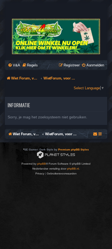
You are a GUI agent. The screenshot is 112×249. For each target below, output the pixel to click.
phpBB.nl (73, 168)
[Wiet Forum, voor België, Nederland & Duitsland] (56, 36)
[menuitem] (14, 65)
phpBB (41, 163)
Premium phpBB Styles (73, 149)
